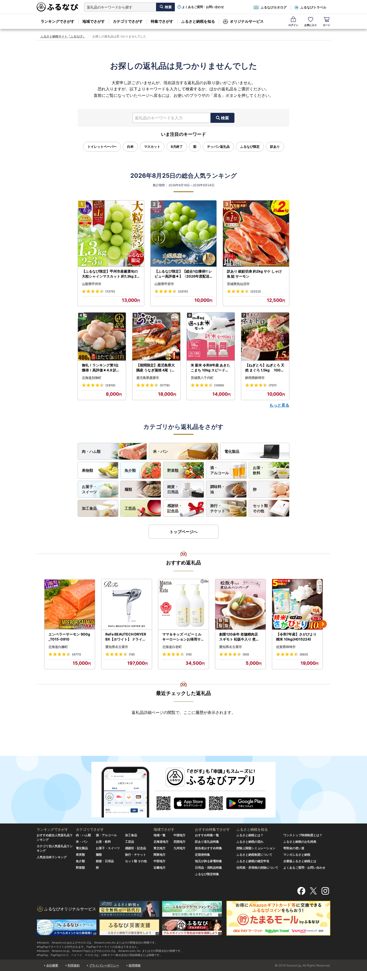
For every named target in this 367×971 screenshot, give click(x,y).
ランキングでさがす (57, 21)
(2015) (183, 291)
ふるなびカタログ (274, 7)
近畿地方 (160, 867)
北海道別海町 (91, 378)
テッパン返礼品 (218, 147)
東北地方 (160, 848)
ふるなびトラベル (313, 7)
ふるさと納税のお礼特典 (299, 841)
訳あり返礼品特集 (207, 841)
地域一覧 (160, 835)
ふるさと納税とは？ (249, 835)
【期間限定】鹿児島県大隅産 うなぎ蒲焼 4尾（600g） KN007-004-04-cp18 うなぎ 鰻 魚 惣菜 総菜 (156, 367)
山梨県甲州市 (91, 284)
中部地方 (160, 861)
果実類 (80, 854)
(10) (189, 654)
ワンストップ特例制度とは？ (302, 835)
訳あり (275, 147)
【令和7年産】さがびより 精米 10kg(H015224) (296, 636)
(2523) (255, 291)
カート (326, 24)
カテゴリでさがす (128, 21)
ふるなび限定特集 (207, 874)
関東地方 (160, 854)
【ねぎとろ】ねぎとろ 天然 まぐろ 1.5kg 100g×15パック (264, 367)
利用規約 (74, 965)
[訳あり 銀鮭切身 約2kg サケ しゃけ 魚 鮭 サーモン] (256, 233)
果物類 (87, 470)
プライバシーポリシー (104, 965)
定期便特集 (202, 854)
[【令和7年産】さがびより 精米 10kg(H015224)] (297, 604)
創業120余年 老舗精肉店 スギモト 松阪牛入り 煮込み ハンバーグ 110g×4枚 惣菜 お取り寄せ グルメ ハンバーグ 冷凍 (239, 637)
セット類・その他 (262, 508)
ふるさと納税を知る (198, 21)
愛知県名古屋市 (116, 647)
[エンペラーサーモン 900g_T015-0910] (69, 604)
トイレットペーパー (102, 147)
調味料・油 (217, 489)
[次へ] (323, 624)
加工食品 (89, 508)
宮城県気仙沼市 (238, 284)
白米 (130, 147)
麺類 (128, 489)
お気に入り (310, 24)
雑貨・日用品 (173, 489)
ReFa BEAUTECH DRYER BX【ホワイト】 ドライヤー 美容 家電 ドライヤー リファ (126, 637)
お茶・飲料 (258, 470)
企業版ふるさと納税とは (299, 861)
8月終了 (177, 147)
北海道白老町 (172, 647)
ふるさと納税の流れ (249, 841)
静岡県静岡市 (255, 378)
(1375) (110, 291)
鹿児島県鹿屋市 (147, 378)
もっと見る (279, 405)
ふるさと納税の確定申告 (252, 861)
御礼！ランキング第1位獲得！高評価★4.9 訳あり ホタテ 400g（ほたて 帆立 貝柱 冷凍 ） (101, 367)
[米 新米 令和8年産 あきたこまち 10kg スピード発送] (211, 337)
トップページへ (183, 531)
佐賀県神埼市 (286, 647)
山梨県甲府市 (164, 284)
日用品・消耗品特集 (208, 867)
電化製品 (231, 451)
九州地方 (179, 848)
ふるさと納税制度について (254, 854)
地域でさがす (93, 21)
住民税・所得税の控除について (257, 867)
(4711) (76, 654)
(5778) (165, 385)
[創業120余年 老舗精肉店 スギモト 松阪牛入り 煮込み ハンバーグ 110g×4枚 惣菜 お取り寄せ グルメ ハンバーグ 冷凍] (240, 604)
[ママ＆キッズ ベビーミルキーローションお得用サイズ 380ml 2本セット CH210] (183, 604)
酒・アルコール (219, 470)
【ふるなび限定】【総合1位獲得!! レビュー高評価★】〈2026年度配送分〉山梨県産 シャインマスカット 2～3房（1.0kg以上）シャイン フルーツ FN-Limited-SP (183, 274)
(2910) (110, 385)
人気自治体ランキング (52, 857)
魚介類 (130, 470)
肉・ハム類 (91, 451)
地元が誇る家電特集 (208, 861)
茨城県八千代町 (202, 378)
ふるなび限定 (250, 147)
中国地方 (179, 835)
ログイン (293, 24)
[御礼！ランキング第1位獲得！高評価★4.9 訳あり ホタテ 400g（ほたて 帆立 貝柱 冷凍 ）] (102, 337)
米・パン (160, 451)
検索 (225, 117)
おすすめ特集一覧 (207, 835)
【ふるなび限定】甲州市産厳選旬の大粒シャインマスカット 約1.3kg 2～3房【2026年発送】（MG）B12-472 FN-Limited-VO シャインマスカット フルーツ (110, 274)
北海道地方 (161, 841)
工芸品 (130, 508)
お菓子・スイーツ (89, 489)
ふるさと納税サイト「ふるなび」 (62, 36)
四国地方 (179, 841)
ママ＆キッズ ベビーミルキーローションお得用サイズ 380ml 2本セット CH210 (183, 637)
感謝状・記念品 (174, 508)
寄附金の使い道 (293, 848)
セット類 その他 (136, 861)
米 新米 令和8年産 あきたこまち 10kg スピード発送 (210, 367)
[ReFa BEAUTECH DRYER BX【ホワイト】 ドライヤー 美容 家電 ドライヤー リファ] (126, 604)
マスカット (152, 147)
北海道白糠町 (58, 647)
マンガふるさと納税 (296, 854)
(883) (304, 654)
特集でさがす (162, 21)
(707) (273, 385)
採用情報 (135, 965)
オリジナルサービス (247, 21)
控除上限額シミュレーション (255, 848)
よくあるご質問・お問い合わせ (203, 6)
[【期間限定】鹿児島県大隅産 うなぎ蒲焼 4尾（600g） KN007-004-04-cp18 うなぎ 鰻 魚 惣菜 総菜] (156, 337)
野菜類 (173, 470)
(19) (132, 654)
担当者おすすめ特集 (208, 848)
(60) (246, 654)
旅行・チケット (217, 508)
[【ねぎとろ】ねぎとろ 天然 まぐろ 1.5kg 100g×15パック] (265, 337)
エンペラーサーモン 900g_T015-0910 (69, 636)
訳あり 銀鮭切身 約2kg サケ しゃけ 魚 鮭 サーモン (254, 273)
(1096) (219, 385)
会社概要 (52, 965)
